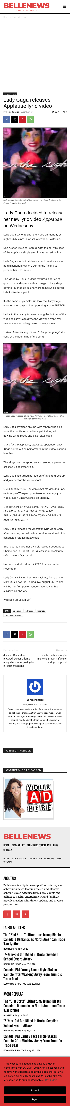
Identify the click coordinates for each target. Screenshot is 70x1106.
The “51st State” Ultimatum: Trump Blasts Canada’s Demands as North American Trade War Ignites (34, 939)
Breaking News (12, 964)
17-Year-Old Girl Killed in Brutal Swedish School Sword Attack (30, 956)
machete (41, 611)
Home (6, 17)
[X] (14, 119)
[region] (35, 1081)
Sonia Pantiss (12, 112)
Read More (51, 1079)
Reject (35, 1099)
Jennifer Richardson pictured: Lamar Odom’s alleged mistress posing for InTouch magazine (18, 660)
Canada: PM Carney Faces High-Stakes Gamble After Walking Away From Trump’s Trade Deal (32, 974)
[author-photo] (35, 695)
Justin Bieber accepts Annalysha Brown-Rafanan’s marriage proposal (51, 659)
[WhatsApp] (30, 119)
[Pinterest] (22, 119)
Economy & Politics (14, 984)
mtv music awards (13, 615)
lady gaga (29, 611)
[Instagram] (16, 914)
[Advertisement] (35, 56)
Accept (35, 1090)
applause (17, 611)
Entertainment (19, 17)
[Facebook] (6, 119)
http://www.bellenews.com (35, 704)
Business (8, 949)
